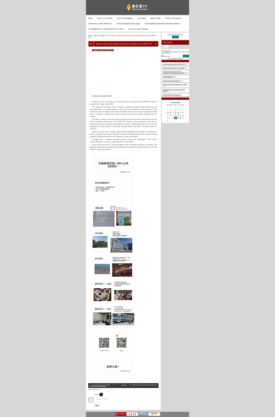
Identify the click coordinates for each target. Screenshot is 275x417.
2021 (96, 35)
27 (107, 35)
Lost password (172, 58)
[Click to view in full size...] (113, 177)
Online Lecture (136, 384)
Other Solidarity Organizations (171, 95)
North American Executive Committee (173, 68)
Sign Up (180, 58)
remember (167, 56)
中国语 (108, 96)
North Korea (151, 384)
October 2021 (175, 102)
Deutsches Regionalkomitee (171, 81)
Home (90, 35)
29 (180, 118)
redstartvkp (124, 385)
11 (170, 113)
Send (97, 405)
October (102, 35)
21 (178, 115)
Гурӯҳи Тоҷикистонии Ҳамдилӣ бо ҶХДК (175, 84)
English (95, 96)
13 (175, 113)
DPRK (142, 384)
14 (178, 113)
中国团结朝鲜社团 (168, 77)
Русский (102, 96)
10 (168, 113)
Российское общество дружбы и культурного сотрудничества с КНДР (174, 72)
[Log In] (101, 394)
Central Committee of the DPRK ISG (101, 385)
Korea (145, 384)
